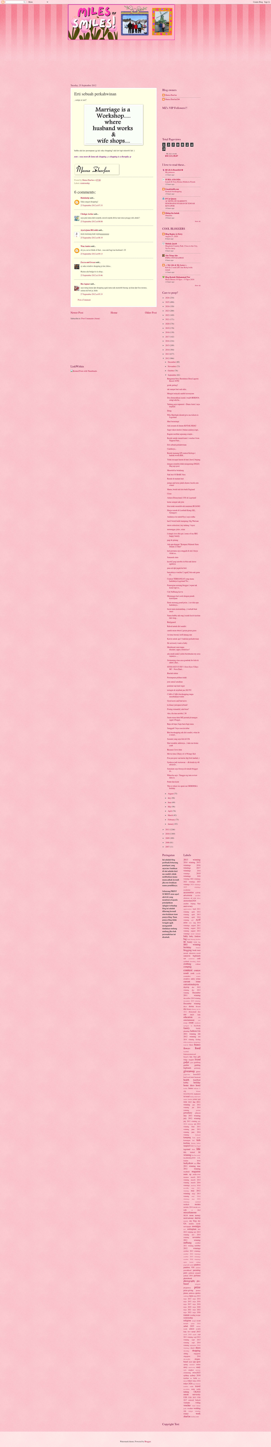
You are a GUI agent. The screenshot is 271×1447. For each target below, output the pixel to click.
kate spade (197, 1137)
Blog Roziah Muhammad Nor (177, 277)
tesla (195, 1378)
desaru (198, 1006)
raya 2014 (196, 1299)
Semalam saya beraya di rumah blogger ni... (182, 769)
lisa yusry (197, 1155)
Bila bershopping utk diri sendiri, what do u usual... (183, 733)
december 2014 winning (191, 998)
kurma (193, 1143)
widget (190, 1411)
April (170, 811)
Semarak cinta (172, 557)
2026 (167, 297)
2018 (167, 332)
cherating (193, 961)
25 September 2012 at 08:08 (92, 221)
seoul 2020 (187, 1334)
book (194, 950)
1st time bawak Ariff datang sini (179, 634)
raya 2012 (197, 1296)
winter (186, 1413)
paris (185, 1272)
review (185, 1323)
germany (197, 1068)
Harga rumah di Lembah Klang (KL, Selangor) (181, 511)
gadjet (186, 1062)
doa (199, 1012)
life (198, 1149)
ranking (186, 1296)
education (187, 1017)
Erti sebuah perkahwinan (176, 444)
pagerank (186, 1265)
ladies (198, 1143)
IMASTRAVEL (188, 1094)
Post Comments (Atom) (90, 318)
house (190, 1088)
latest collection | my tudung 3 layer (181, 525)
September (172, 375)
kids (198, 1140)
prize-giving (188, 1290)
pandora (197, 1264)
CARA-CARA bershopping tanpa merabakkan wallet (180, 695)
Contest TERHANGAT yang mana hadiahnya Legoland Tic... (180, 579)
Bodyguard (171, 622)
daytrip (186, 987)
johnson (197, 1113)
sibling (185, 1353)
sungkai (191, 1370)
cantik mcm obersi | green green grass (181, 630)
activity (197, 892)
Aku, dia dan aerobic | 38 (176, 713)
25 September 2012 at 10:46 (92, 275)
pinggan (197, 1284)
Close (169, 493)
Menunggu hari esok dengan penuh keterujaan (180, 597)
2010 (167, 833)
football (186, 1051)
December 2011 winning (191, 994)
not (184, 1229)
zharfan (186, 1416)
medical (197, 1202)
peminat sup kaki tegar (176, 685)
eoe (199, 1020)
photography (189, 1280)
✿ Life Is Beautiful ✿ (174, 169)
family (186, 1028)
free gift (197, 1056)
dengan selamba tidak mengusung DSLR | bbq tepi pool (183, 465)
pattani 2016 (188, 1275)
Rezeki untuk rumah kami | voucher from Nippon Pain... (183, 439)
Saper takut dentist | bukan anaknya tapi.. (183, 429)
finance (197, 1044)
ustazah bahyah (194, 1400)
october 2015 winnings (191, 1256)
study (198, 1367)
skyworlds (186, 1359)
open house (188, 1262)
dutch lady (195, 1014)
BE (184, 942)
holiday (197, 1082)
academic (186, 890)
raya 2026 (196, 1312)
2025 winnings (191, 887)
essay (185, 1023)
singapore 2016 (191, 1356)
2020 (167, 323)
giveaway (189, 1071)
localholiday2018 (189, 1158)
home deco (188, 1085)
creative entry (189, 978)
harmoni (197, 1077)
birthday (187, 947)
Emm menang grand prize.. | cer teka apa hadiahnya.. (183, 603)
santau (198, 1326)
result (198, 1320)
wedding (197, 1408)
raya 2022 (196, 1309)
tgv (199, 1378)
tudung (186, 1391)
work (198, 1413)
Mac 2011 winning (191, 1164)
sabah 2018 (195, 1323)
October (171, 370)
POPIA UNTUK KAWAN (174, 257)
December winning (191, 1003)
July (169, 798)
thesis (185, 1381)
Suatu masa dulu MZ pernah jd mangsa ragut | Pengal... (182, 718)
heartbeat (196, 1080)
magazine (196, 1171)
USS (185, 1397)
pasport (197, 1273)
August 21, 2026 (171, 236)
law (192, 1146)
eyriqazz (186, 1026)
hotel (198, 1085)
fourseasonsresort (189, 1054)
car (184, 958)
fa (191, 1026)
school (191, 1328)
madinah (186, 1171)
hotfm (185, 1088)
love (198, 1160)
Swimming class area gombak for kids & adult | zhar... (183, 661)
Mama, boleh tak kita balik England (181, 489)
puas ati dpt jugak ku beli (177, 568)
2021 (167, 319)
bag (185, 939)
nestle (198, 1223)
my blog (193, 1220)
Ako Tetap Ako (171, 255)
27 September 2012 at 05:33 (92, 294)
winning (197, 1411)
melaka (197, 1204)
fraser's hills (187, 1057)
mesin (195, 1207)
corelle (198, 973)
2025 (167, 302)
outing (198, 1262)
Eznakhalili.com (172, 189)
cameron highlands (191, 955)
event (191, 1022)
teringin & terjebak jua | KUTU (179, 690)
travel (197, 1386)
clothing (187, 963)
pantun (198, 1267)
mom (191, 1215)
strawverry (191, 1367)
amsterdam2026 (189, 900)
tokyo (190, 1380)
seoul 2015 (195, 1331)
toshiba (185, 1386)
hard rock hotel (188, 1077)
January (171, 824)
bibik (195, 942)
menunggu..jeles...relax (176, 529)
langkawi (187, 1145)
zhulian (193, 1417)
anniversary (188, 906)
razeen (186, 1314)
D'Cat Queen (170, 198)
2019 (167, 328)
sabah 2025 (188, 1326)
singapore (197, 1353)
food (197, 1048)
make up (187, 1174)
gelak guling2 (172, 385)
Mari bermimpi (173, 421)
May (170, 806)
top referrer (196, 1384)
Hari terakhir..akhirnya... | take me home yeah (182, 744)
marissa (193, 1185)
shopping (196, 1350)
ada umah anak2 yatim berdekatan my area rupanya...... (183, 654)
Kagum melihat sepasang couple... (180, 434)
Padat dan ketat (173, 781)
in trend (186, 1096)
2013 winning (191, 859)
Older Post (151, 312)
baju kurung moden (193, 939)
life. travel (189, 1152)
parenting (196, 1270)
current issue (191, 981)
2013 (167, 354)
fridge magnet (188, 1059)
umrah (186, 1394)
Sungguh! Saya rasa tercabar (178, 728)
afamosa (186, 898)
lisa (193, 1155)
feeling (198, 1039)
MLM (185, 1215)
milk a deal (191, 1210)
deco (185, 1006)
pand (192, 1265)
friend (197, 1059)
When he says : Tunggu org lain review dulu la (182, 776)
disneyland (192, 1012)
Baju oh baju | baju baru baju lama (180, 724)
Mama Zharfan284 (172, 99)
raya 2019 (187, 1307)
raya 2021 (187, 1309)
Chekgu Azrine (87, 214)
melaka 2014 (188, 1207)
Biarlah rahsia (172, 673)
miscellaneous (189, 1212)
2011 (167, 829)
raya (191, 1295)
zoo (197, 1416)
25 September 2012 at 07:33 (92, 205)
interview (197, 1096)
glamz (198, 1071)
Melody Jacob (171, 243)
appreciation (187, 909)
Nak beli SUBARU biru (176, 474)
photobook (187, 1278)
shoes (197, 1347)
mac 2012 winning (191, 1167)
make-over (196, 1174)
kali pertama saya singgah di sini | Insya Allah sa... (182, 552)
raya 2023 (187, 1312)
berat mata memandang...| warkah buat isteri (182, 610)
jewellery (187, 1112)
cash (198, 958)
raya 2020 (196, 1307)
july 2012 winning (191, 1118)
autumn (197, 934)
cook (192, 973)
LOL (198, 1158)
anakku (186, 903)
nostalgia (196, 1226)
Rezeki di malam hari (175, 478)
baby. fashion (194, 936)
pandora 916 (188, 1267)
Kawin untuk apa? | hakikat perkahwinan (183, 638)
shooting (186, 1351)
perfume (197, 1275)
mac (195, 1163)
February (171, 819)
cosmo (198, 976)
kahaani (197, 1135)
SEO (189, 1332)
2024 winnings (195, 884)
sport (198, 1361)
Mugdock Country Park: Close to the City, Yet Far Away (181, 247)
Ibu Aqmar (85, 283)
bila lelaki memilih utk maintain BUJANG (183, 506)
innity (192, 1096)
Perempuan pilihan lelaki (177, 677)
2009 (167, 838)
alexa (198, 898)
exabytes (197, 1023)
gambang (197, 1062)
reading (192, 1315)
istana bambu (187, 1099)
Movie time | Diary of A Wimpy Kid (181, 753)
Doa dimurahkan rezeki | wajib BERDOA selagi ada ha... (183, 398)
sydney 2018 (195, 1375)
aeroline (197, 895)
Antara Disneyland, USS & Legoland (181, 497)
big (199, 942)
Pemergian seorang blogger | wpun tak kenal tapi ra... (182, 586)
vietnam (186, 1402)
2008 (167, 842)
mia (199, 1207)
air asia (193, 898)
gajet (191, 1062)
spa (194, 1361)
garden (186, 1065)
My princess (170, 172)
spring (185, 1364)
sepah (194, 1334)
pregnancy (187, 1287)
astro (190, 923)
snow (190, 1362)
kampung (187, 1137)
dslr (184, 1014)
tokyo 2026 (187, 1383)
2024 (167, 306)
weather (190, 1408)
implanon (197, 1094)
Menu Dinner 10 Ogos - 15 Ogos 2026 (179, 279)
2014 (167, 349)
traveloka (186, 1389)
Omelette (168, 215)
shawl (192, 1348)
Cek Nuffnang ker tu (175, 591)
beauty (189, 942)
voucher (187, 1405)
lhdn (193, 1149)
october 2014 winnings (191, 1254)
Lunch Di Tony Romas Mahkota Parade (180, 182)
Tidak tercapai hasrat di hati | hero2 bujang (183, 459)
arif (192, 920)
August (171, 793)
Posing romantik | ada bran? (178, 709)
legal (198, 1146)
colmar (197, 964)
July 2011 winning (191, 1115)
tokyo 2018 (196, 1381)
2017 (167, 336)
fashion (193, 1030)
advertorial (187, 895)
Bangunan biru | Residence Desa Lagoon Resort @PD (182, 379)
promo (198, 1290)
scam (185, 1329)
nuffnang (187, 1242)
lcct (195, 1146)
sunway (197, 1370)
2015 (167, 345)
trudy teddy (196, 1389)
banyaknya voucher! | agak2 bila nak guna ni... (183, 573)
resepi (194, 1321)
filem (191, 1045)
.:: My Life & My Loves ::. (176, 265)
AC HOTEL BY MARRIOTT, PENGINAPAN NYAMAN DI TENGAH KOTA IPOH (180, 203)
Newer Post (77, 312)
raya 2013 (187, 1299)
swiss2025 (196, 1372)
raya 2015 (187, 1301)
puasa (185, 1293)
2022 (167, 315)
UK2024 (197, 1391)
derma (191, 1006)
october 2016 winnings (191, 1259)
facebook (197, 1025)
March (170, 815)
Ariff (198, 919)
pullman (191, 1293)
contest (187, 970)
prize (197, 1287)
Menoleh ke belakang (175, 470)
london (185, 1160)
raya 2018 (196, 1304)
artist (185, 922)
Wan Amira (85, 246)
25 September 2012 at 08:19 (92, 237)
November (172, 366)
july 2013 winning (190, 1121)
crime (198, 978)
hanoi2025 (196, 1074)
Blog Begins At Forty (174, 234)
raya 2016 (196, 1301)
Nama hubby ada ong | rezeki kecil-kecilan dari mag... (183, 616)
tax (191, 1378)
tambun (186, 1378)
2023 (167, 310)
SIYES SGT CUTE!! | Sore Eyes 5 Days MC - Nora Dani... (182, 667)
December (172, 362)
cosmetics (187, 976)
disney (189, 1009)
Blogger (148, 1441)
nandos (191, 1223)
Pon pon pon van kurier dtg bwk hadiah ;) (183, 758)
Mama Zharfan (171, 95)
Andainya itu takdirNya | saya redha (181, 516)
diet (184, 1009)
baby (185, 936)
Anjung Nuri (195, 903)
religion (187, 1320)
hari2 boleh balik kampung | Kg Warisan (183, 521)
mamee (186, 1177)
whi (184, 1411)
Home (114, 312)
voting (197, 1402)
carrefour (191, 958)
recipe (198, 1315)
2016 (167, 341)
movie (197, 1217)
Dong (169, 410)
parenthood (187, 1270)
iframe (198, 1091)
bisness (198, 947)
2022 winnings (189, 881)
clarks (198, 961)
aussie (192, 934)
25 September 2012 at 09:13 (92, 253)
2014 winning (189, 862)
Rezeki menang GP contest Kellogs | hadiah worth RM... (181, 454)
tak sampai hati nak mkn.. (177, 389)
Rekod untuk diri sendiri (176, 626)
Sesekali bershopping (173, 191)
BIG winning (191, 944)
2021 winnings (195, 879)
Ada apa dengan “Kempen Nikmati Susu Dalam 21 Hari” (183, 545)
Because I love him (174, 749)
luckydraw (188, 1163)
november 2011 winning (191, 1238)
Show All (197, 221)
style (184, 1370)
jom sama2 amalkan (175, 681)
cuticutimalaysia (191, 984)
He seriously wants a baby (177, 643)
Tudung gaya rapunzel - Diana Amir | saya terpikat (183, 405)
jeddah (198, 1110)
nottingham (191, 1229)
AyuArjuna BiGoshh (89, 230)
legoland (186, 1149)
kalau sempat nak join (175, 502)
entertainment (188, 1020)
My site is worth (171, 154)
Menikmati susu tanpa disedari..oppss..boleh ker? (178, 648)
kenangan (186, 1140)
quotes (197, 1293)
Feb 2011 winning (191, 1032)
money (197, 1215)
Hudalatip (85, 197)
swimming (187, 1372)
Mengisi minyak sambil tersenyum (180, 393)
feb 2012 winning (191, 1035)
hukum (196, 1088)
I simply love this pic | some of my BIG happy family (182, 534)
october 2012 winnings (191, 1247)
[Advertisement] (135, 60)
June (170, 802)
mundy (185, 1221)
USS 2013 (192, 1397)
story (185, 1367)
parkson (191, 1273)
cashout (186, 961)
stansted (191, 1364)
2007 (167, 846)
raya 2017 (187, 1304)
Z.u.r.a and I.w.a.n (88, 262)
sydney (186, 1375)
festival (185, 1045)
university (196, 1394)
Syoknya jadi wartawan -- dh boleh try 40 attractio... (183, 763)
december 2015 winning (191, 1001)
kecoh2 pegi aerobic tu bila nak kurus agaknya (181, 562)
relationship (85, 183)
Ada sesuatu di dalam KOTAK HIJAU (181, 425)
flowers (186, 1048)
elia (199, 1017)
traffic (192, 1386)
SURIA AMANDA (173, 179)
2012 (167, 358)
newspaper (187, 1226)
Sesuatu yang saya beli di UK (178, 739)
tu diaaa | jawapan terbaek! (177, 705)
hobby (185, 1082)
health (186, 1079)
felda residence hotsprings (191, 1042)
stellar (198, 1364)
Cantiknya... (171, 448)
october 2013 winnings (191, 1251)
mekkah (186, 1204)
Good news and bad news (177, 700)
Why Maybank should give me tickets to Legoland (182, 416)
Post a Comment (84, 299)
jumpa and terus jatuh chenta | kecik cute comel (183, 484)
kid (193, 1140)
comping (187, 966)
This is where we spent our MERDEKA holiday (182, 787)
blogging (187, 950)
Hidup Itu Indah (172, 213)
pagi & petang (172, 540)
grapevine (186, 1074)
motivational (188, 1218)
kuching (186, 1143)
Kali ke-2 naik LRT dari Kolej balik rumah (179, 268)
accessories (188, 892)
